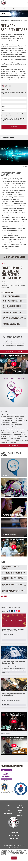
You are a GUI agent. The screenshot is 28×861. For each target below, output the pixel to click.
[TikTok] (14, 838)
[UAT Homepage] (3, 3)
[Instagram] (12, 835)
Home (2, 20)
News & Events (20, 807)
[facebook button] (10, 611)
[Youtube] (18, 835)
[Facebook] (9, 835)
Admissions (8, 808)
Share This (6, 640)
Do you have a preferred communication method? (12, 113)
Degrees (8, 805)
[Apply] (23, 8)
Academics (8, 810)
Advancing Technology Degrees (13, 20)
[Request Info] (4, 8)
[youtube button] (19, 611)
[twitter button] (12, 611)
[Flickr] (11, 838)
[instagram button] (17, 611)
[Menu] (23, 2)
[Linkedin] (15, 835)
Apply (20, 813)
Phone (4, 115)
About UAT (20, 805)
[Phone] (14, 8)
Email (13, 115)
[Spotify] (17, 838)
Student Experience (8, 813)
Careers (20, 810)
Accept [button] (14, 858)
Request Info (20, 815)
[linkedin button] (14, 611)
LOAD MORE (4, 596)
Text (9, 115)
